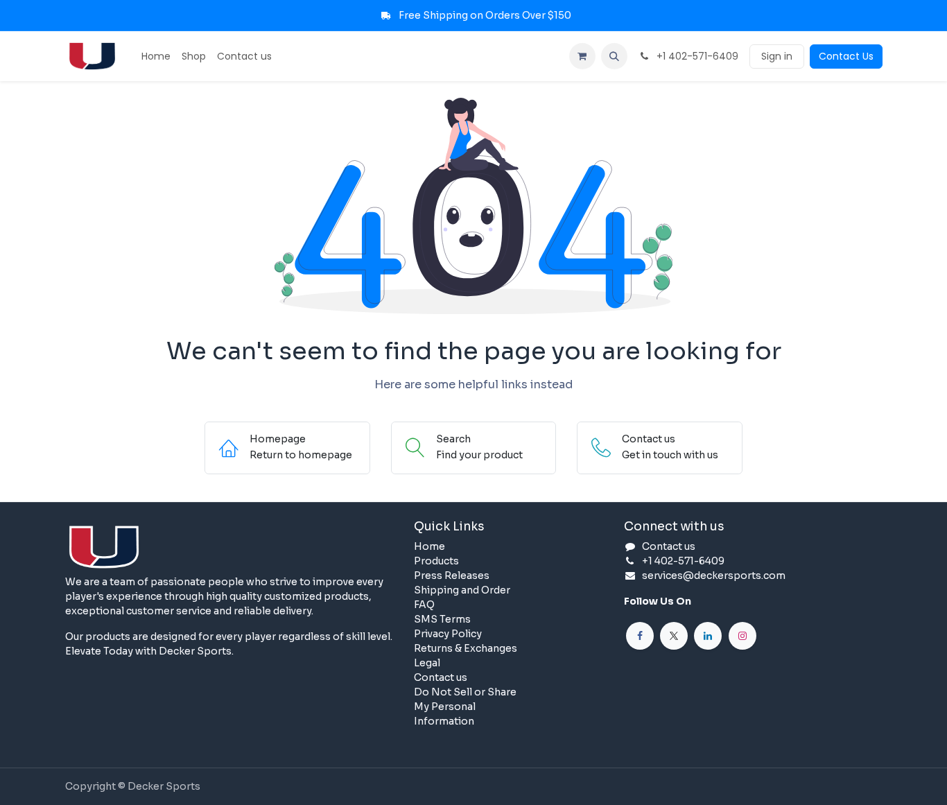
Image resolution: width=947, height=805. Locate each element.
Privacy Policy (448, 633)
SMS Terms (442, 619)
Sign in (776, 56)
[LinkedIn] (708, 636)
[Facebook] (640, 636)
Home (429, 546)
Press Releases (451, 575)
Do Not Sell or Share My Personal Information (465, 706)
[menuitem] (156, 56)
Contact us (440, 677)
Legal (427, 663)
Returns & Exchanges (465, 648)
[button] (614, 56)
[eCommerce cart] (582, 56)
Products (436, 561)
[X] (674, 636)
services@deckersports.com (713, 575)
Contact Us (846, 56)
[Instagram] (742, 636)
